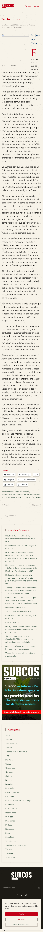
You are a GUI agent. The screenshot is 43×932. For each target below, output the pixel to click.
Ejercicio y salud (12, 792)
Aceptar (21, 914)
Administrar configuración (21, 925)
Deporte (8, 780)
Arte (7, 755)
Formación (9, 804)
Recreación (9, 829)
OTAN (25, 497)
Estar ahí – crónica (12, 622)
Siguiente (35, 505)
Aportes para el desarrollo (11, 27)
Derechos (9, 784)
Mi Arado (9, 817)
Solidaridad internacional (15, 845)
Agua (7, 735)
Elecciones (9, 796)
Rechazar (21, 919)
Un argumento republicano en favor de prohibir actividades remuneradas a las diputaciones (21, 629)
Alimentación (11, 743)
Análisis (32, 25)
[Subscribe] (39, 888)
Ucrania (38, 497)
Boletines (9, 760)
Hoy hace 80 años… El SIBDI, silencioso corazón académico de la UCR (20, 539)
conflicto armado (22, 491)
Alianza (8, 739)
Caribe (8, 764)
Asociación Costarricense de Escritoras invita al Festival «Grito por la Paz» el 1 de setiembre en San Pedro (21, 590)
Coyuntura (9, 772)
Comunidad (10, 768)
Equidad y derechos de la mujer (18, 800)
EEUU (26, 494)
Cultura (8, 776)
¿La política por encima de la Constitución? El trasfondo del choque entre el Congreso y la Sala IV (21, 639)
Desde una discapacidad (15, 607)
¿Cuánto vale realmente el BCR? (18, 611)
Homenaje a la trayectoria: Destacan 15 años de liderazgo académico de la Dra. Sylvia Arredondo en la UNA (21, 568)
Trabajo (8, 849)
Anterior (7, 505)
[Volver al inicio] (8, 6)
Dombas (19, 494)
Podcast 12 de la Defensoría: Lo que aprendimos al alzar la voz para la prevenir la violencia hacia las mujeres (21, 600)
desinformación (8, 494)
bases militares (8, 491)
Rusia (31, 497)
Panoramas (10, 821)
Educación (9, 788)
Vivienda (9, 853)
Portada (28, 6)
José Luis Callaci (15, 497)
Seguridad (9, 837)
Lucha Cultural (11, 808)
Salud (7, 833)
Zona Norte (10, 857)
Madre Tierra (10, 812)
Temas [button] (36, 6)
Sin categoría (10, 841)
